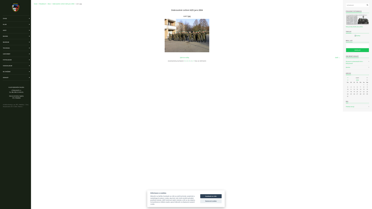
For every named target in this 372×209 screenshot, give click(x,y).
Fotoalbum (7, 60)
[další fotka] (337, 35)
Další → (337, 57)
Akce (4, 30)
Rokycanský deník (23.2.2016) (354, 27)
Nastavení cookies (211, 201)
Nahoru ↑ (20, 106)
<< (347, 78)
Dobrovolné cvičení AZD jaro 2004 (63, 4)
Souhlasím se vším (211, 196)
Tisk (27, 104)
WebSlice (21, 104)
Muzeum (6, 42)
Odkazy (6, 77)
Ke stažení (6, 71)
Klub (5, 24)
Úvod (5, 18)
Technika (6, 48)
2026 (357, 80)
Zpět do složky (184, 57)
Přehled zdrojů (350, 106)
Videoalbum (7, 66)
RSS (17, 104)
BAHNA (348, 67)
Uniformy (6, 54)
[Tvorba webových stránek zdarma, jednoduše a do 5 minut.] (14, 104)
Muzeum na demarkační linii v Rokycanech (354, 62)
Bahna (5, 36)
